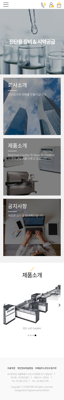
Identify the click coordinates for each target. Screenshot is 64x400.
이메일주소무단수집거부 (46, 368)
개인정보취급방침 (25, 368)
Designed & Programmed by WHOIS (32, 390)
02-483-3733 (22, 380)
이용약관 (11, 368)
